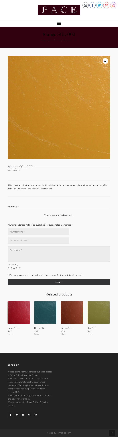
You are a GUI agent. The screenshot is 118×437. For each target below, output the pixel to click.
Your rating (13, 264)
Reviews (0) (13, 206)
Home (43, 40)
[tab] (14, 206)
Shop (51, 40)
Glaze (58, 40)
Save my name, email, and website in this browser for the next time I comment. (46, 275)
